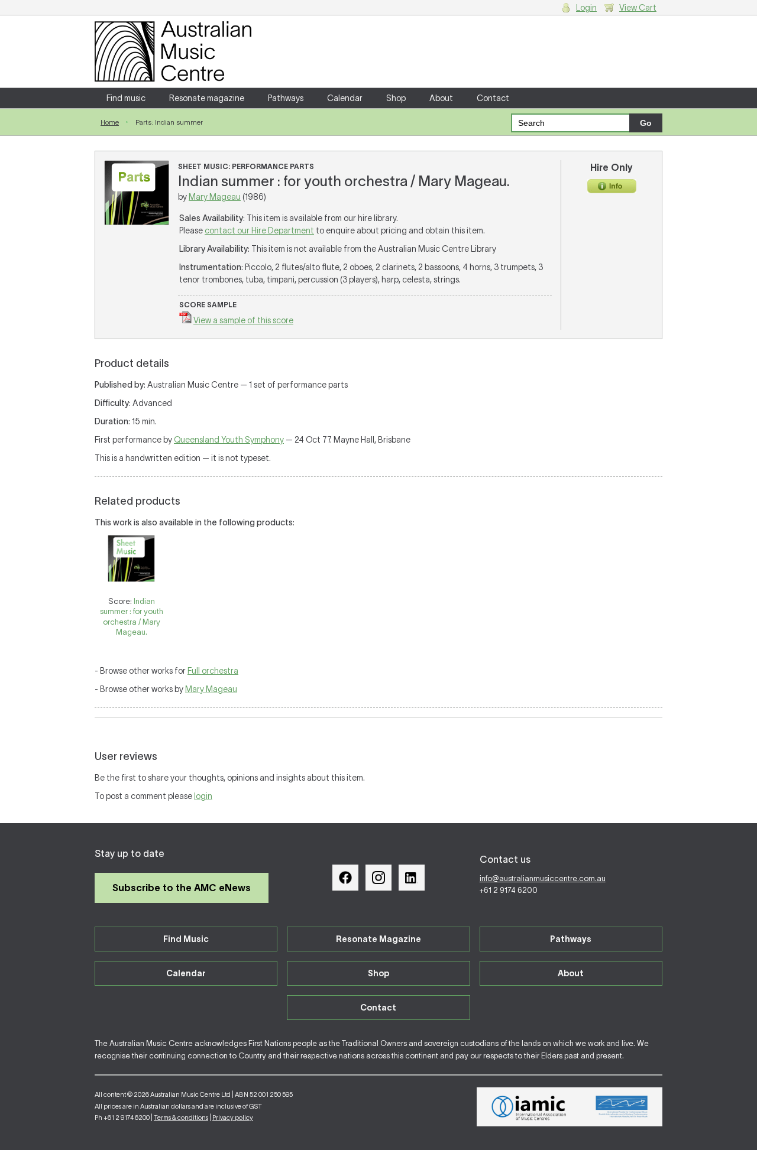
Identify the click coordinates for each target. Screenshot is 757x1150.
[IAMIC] (529, 1107)
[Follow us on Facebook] (345, 878)
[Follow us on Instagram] (378, 878)
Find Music (186, 939)
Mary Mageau (215, 197)
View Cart (637, 7)
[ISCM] (622, 1107)
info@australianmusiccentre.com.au (543, 878)
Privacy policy (232, 1117)
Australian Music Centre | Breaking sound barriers (173, 51)
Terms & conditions (181, 1117)
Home (110, 122)
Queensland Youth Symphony (229, 439)
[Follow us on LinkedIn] (412, 878)
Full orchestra (212, 670)
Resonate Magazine (378, 939)
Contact (493, 98)
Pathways (285, 98)
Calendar (345, 98)
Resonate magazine (206, 98)
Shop (396, 98)
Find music (125, 98)
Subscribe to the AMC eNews (181, 887)
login (203, 796)
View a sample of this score (243, 320)
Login (586, 7)
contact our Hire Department (259, 230)
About (441, 98)
